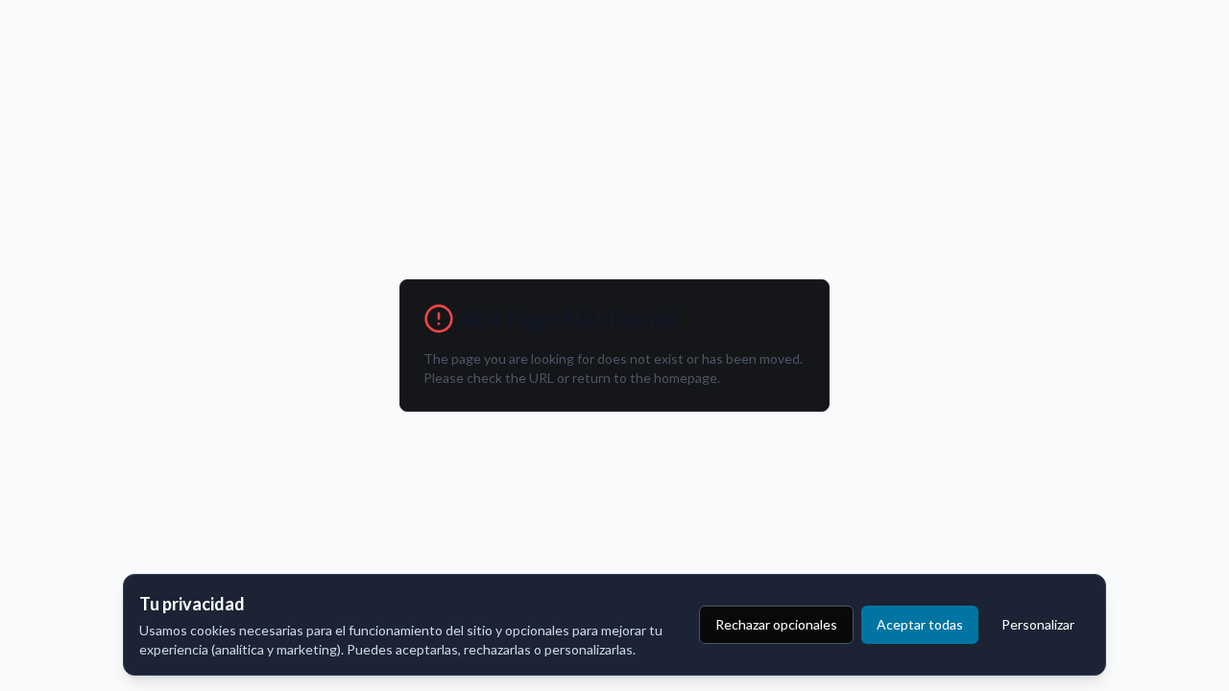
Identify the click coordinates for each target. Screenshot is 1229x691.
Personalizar (1037, 624)
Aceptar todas (920, 624)
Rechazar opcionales (776, 624)
